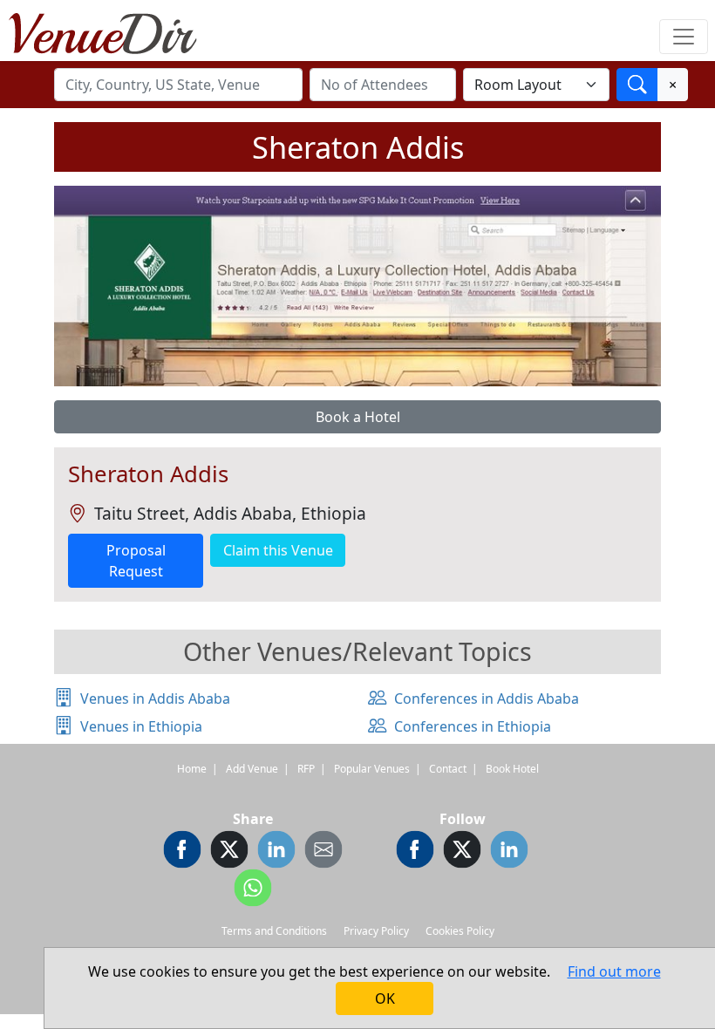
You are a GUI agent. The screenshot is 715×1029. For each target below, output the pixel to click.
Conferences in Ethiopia (472, 726)
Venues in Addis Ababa (155, 698)
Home (192, 768)
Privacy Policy (376, 930)
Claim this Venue (278, 550)
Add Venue (252, 768)
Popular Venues (372, 768)
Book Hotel (512, 768)
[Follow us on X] (462, 852)
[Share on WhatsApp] (253, 890)
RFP (306, 768)
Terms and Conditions (274, 930)
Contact (447, 768)
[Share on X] (229, 852)
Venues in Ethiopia (141, 726)
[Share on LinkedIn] (276, 852)
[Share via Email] (323, 852)
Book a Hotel (358, 416)
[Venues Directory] (111, 30)
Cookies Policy (460, 930)
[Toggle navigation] (683, 36)
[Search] (637, 84)
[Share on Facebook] (182, 852)
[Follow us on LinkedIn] (509, 852)
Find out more (614, 971)
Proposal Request (136, 561)
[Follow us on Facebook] (415, 852)
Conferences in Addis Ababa (486, 698)
